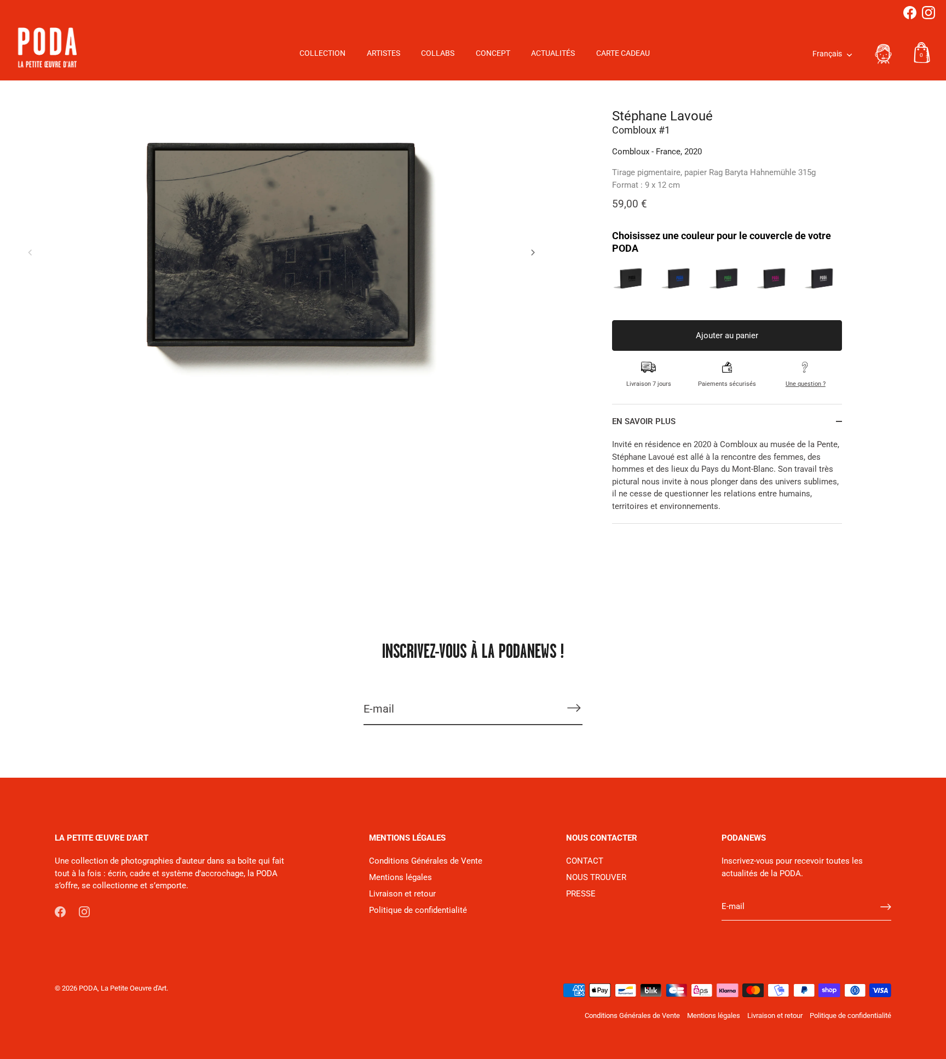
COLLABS (437, 53)
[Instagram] (928, 12)
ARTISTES (383, 53)
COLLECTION (322, 53)
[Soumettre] (885, 906)
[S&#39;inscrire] (574, 708)
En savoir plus (644, 421)
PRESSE (581, 894)
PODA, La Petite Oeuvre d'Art (122, 988)
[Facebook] (909, 12)
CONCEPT (493, 53)
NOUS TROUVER (596, 877)
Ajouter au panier (727, 335)
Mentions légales (400, 877)
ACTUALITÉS (553, 53)
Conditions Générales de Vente (425, 861)
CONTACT (584, 861)
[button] (30, 252)
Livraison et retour (402, 894)
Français (827, 54)
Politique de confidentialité (418, 910)
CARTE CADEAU (623, 53)
